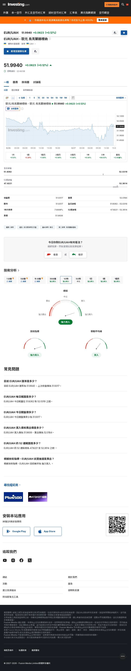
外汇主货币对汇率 (35, 12)
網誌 (5, 577)
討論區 (37, 82)
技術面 (25, 82)
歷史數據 (15, 90)
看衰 (55, 254)
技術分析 (10, 270)
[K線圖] (7, 98)
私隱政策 (22, 650)
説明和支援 (73, 590)
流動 (5, 583)
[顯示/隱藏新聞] (73, 98)
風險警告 (35, 650)
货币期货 (104, 12)
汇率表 (73, 12)
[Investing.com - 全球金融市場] (19, 4)
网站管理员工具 (10, 596)
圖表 (15, 82)
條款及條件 (8, 650)
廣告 (70, 583)
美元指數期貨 (88, 12)
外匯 (5, 12)
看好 (80, 254)
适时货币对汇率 (57, 12)
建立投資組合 (9, 590)
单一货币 (17, 12)
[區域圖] (13, 98)
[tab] (10, 280)
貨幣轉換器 (28, 90)
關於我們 (72, 577)
